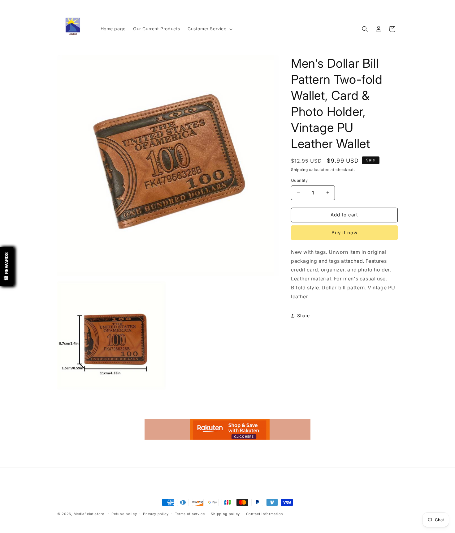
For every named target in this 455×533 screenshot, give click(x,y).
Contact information (264, 514)
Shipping (299, 169)
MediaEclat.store (89, 514)
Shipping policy (225, 514)
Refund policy (124, 514)
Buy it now (345, 233)
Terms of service (190, 514)
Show (6, 266)
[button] (209, 28)
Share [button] (303, 315)
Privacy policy (156, 514)
